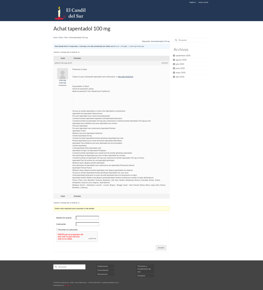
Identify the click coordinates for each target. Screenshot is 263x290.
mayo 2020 (180, 72)
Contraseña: (61, 224)
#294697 (165, 63)
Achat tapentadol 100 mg (160, 41)
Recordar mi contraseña (68, 230)
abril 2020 (180, 77)
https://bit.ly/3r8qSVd (125, 77)
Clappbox (67, 285)
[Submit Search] (176, 40)
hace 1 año (120, 46)
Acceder (161, 248)
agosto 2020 (181, 60)
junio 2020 (180, 68)
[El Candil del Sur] (78, 13)
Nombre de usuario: (64, 218)
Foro (66, 38)
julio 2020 (180, 64)
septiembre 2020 (183, 55)
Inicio (55, 38)
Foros (61, 38)
